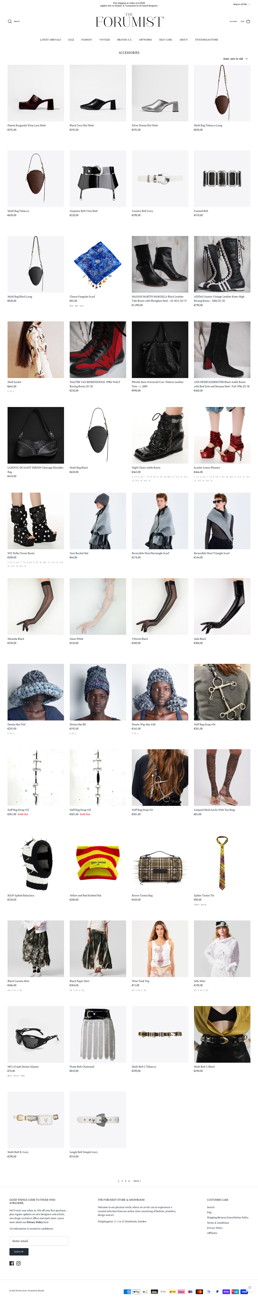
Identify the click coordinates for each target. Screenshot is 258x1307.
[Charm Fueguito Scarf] (98, 264)
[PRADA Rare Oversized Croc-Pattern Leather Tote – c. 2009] (160, 349)
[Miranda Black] (36, 606)
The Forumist (21, 1290)
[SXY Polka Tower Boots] (36, 521)
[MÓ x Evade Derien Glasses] (36, 1034)
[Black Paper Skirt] (98, 948)
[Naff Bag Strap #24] (222, 692)
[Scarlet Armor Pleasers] (222, 435)
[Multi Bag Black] (98, 435)
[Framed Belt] (222, 178)
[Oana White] (98, 606)
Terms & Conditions (218, 1222)
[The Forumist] (129, 21)
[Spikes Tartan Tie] (222, 863)
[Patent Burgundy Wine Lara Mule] (36, 93)
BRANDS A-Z (124, 39)
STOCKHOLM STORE (206, 39)
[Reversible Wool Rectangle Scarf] (160, 521)
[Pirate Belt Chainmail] (98, 1034)
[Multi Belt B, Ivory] (36, 1119)
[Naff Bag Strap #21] (160, 777)
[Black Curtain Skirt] (36, 948)
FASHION (86, 39)
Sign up (19, 1251)
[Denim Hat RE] (98, 692)
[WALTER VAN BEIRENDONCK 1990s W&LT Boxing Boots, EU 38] (98, 349)
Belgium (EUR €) (240, 4)
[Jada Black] (222, 606)
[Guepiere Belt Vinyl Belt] (98, 178)
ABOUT (183, 39)
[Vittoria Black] (160, 606)
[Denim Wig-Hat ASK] (160, 692)
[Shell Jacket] (36, 349)
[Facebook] (11, 1263)
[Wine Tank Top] (160, 948)
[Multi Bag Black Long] (36, 264)
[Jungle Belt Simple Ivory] (98, 1119)
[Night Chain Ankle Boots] (160, 435)
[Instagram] (18, 1263)
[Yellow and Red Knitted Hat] (98, 863)
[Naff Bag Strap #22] (98, 777)
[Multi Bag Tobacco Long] (222, 93)
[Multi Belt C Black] (222, 1034)
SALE (71, 39)
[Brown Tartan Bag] (160, 863)
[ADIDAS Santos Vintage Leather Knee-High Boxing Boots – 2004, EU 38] (222, 264)
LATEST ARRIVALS (50, 39)
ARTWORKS (145, 39)
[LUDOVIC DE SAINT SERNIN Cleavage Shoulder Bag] (36, 435)
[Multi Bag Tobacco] (36, 178)
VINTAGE (104, 39)
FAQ (209, 1212)
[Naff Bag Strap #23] (36, 777)
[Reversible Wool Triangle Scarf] (222, 521)
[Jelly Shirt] (222, 948)
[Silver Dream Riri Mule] (160, 93)
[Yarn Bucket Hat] (98, 521)
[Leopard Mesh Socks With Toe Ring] (222, 777)
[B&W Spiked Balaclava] (36, 863)
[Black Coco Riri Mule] (98, 93)
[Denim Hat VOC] (36, 692)
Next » (137, 1181)
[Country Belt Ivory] (160, 178)
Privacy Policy (215, 1228)
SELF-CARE (165, 39)
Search (211, 1207)
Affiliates (212, 1233)
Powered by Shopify (36, 1290)
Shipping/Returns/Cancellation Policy (228, 1217)
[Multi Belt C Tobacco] (160, 1034)
